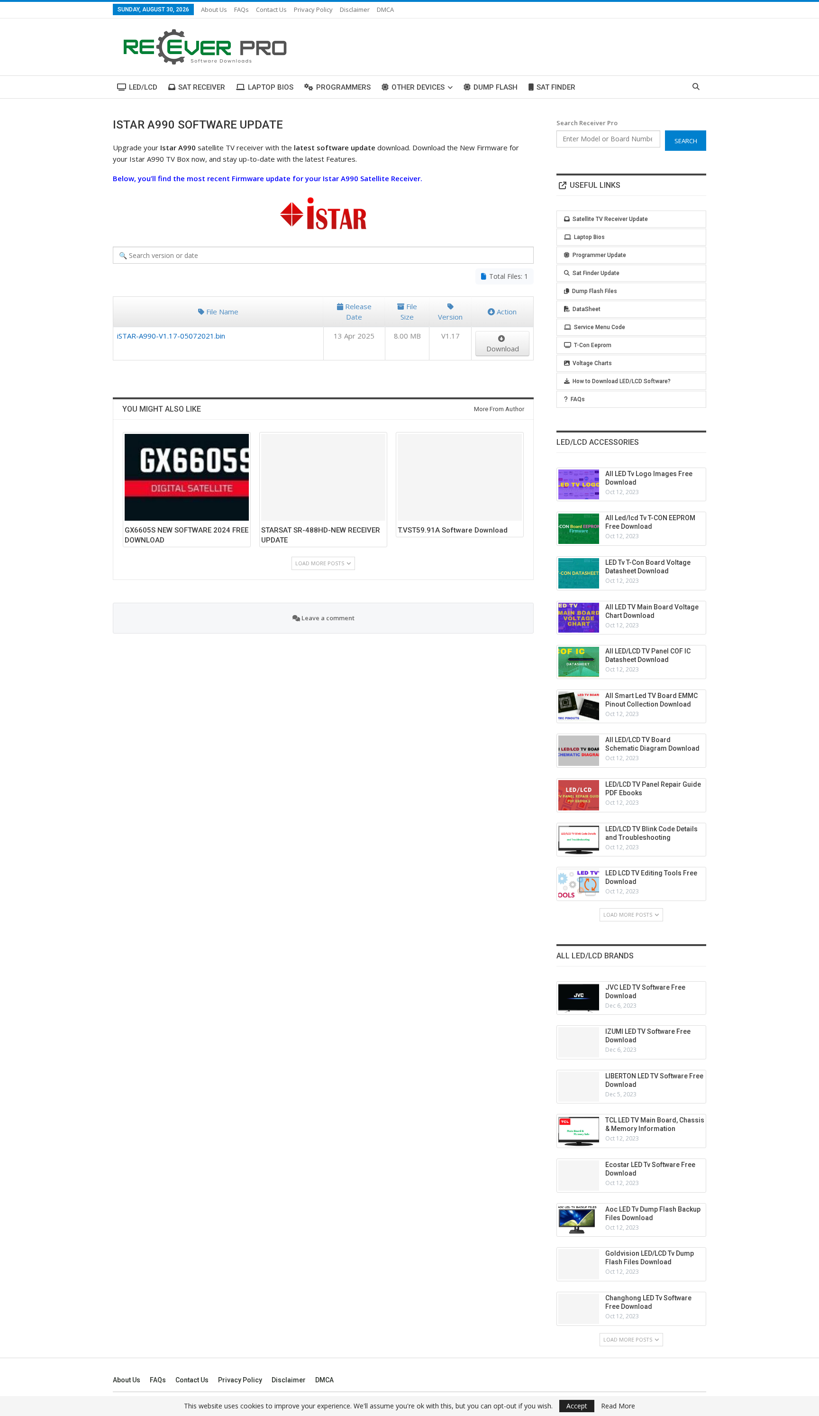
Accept (576, 1405)
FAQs (241, 9)
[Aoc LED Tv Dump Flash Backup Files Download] (578, 1220)
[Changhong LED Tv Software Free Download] (578, 1309)
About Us (214, 9)
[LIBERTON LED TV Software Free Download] (578, 1087)
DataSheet (587, 309)
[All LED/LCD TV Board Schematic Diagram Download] (578, 751)
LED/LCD (143, 87)
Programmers (343, 87)
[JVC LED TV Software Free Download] (578, 998)
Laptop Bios (270, 87)
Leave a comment (327, 618)
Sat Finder (556, 87)
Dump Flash (495, 87)
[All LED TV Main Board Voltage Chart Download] (578, 618)
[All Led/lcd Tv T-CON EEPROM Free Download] (578, 529)
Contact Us (271, 9)
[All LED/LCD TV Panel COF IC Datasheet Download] (578, 662)
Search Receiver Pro (587, 123)
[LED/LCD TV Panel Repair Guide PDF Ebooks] (578, 795)
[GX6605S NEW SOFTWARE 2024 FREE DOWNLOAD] (187, 477)
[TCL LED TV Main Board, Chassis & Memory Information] (578, 1131)
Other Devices (418, 87)
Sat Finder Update (596, 273)
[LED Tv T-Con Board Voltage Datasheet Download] (578, 573)
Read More (618, 1406)
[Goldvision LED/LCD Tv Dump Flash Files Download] (578, 1264)
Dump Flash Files (594, 291)
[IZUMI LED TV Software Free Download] (578, 1042)
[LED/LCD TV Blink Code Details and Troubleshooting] (578, 840)
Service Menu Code (599, 327)
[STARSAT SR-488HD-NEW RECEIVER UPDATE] (323, 477)
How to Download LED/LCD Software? (622, 381)
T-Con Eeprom (592, 345)
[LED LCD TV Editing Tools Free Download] (578, 884)
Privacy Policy (313, 9)
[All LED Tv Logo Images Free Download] (578, 484)
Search (685, 141)
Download (502, 348)
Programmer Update (599, 255)
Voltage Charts (592, 363)
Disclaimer (355, 9)
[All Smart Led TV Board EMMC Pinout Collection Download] (578, 706)
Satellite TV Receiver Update (610, 219)
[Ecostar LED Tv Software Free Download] (578, 1175)
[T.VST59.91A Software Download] (460, 477)
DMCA (385, 9)
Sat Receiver (201, 87)
